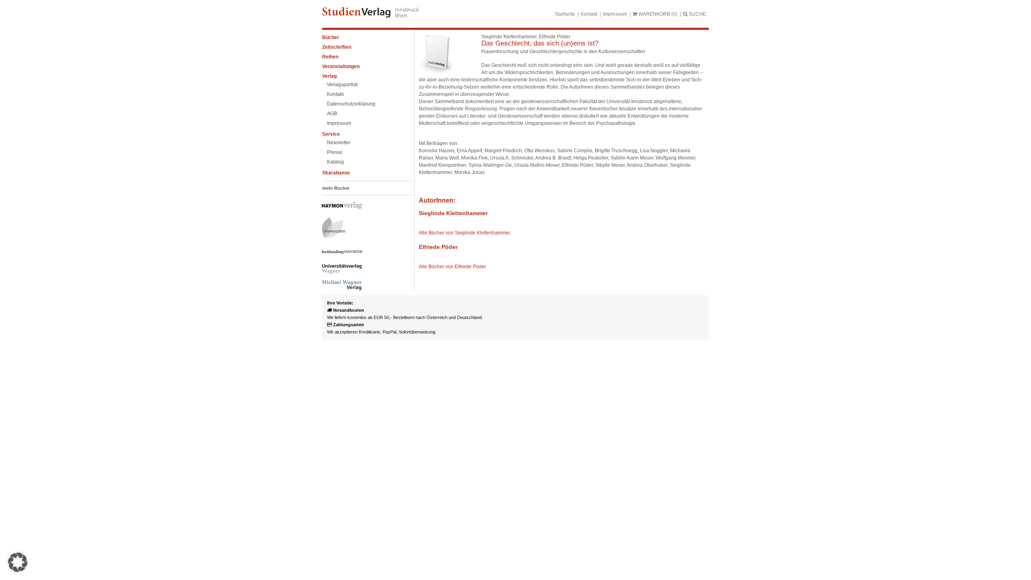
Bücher (330, 37)
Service (331, 134)
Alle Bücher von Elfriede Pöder (452, 266)
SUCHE (696, 14)
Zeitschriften (336, 47)
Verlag (329, 76)
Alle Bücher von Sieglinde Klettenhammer (464, 233)
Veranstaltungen (341, 66)
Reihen (330, 57)
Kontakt (589, 14)
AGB (332, 113)
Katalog (335, 162)
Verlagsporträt (342, 84)
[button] (17, 562)
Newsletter (338, 142)
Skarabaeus (336, 173)
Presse (334, 152)
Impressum (615, 14)
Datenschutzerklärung (351, 104)
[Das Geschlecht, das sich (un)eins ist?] (437, 72)
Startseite (565, 14)
